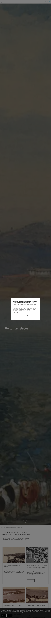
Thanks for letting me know (31, 315)
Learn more (16, 312)
